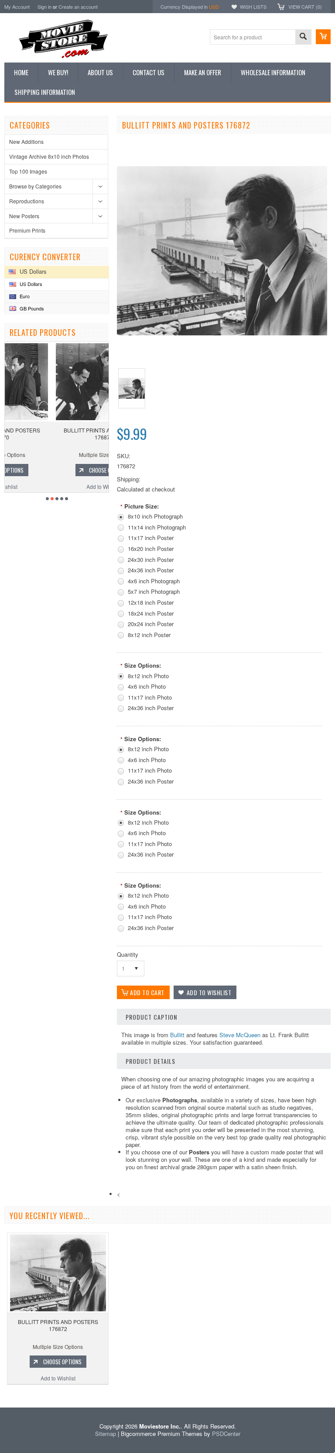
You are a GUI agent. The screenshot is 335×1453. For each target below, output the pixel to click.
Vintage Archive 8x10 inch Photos (49, 156)
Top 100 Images (28, 171)
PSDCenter (226, 1433)
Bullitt (177, 1035)
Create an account (78, 6)
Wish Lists (253, 6)
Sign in (44, 6)
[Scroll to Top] (1, 1394)
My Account (17, 6)
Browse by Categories (35, 186)
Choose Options (61, 470)
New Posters (24, 216)
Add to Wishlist (56, 486)
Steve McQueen (239, 1035)
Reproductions (26, 201)
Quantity (127, 954)
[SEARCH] (303, 37)
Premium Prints (27, 230)
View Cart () (305, 6)
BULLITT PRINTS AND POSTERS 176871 (57, 433)
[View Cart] (323, 36)
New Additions (26, 141)
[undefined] (222, 333)
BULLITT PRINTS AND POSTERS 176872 (58, 1325)
